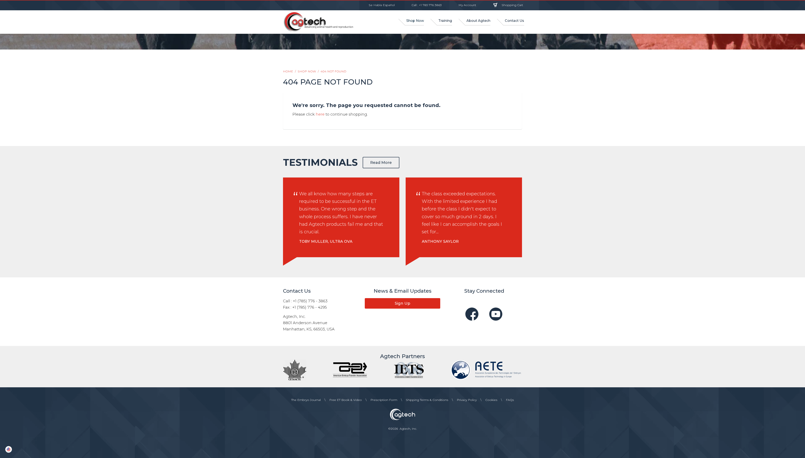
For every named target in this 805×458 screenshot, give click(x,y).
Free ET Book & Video (345, 400)
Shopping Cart (512, 5)
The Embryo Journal (306, 400)
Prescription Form (383, 400)
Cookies (491, 400)
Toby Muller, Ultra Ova (325, 241)
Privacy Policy (467, 400)
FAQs (510, 400)
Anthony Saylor (440, 241)
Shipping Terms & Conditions (427, 400)
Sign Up (402, 303)
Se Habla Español (382, 5)
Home (288, 71)
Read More (381, 162)
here (320, 114)
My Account (467, 5)
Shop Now (307, 71)
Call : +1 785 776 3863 (427, 5)
